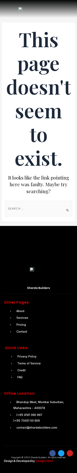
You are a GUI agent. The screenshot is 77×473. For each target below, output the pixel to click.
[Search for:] (38, 208)
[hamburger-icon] (70, 9)
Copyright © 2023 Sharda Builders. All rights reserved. (38, 457)
